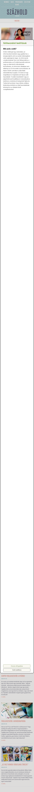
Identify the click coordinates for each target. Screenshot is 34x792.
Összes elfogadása (17, 666)
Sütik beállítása (16, 670)
